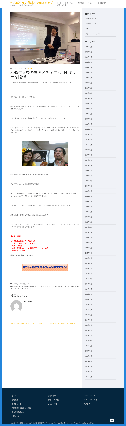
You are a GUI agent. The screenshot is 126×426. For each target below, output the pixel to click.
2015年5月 (88, 243)
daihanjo (29, 68)
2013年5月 (88, 366)
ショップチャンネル (59, 286)
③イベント (89, 29)
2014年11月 (89, 274)
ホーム (59, 3)
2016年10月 (89, 181)
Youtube (17, 286)
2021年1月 (88, 57)
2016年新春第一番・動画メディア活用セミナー (63, 323)
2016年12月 (89, 170)
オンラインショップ (44, 286)
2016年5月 (88, 196)
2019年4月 (88, 103)
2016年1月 (88, 217)
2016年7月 (88, 186)
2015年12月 (89, 222)
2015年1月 (88, 263)
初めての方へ (69, 3)
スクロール (112, 420)
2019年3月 (88, 109)
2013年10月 (89, 341)
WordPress (90, 423)
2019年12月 (89, 88)
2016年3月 (88, 207)
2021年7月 (88, 52)
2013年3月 (88, 372)
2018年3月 (88, 129)
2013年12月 (89, 330)
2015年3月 (88, 253)
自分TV (32, 288)
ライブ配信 (24, 288)
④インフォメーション (93, 34)
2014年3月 (88, 315)
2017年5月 (88, 155)
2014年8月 (88, 289)
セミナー (91, 3)
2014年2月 (88, 320)
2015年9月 (88, 232)
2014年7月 (88, 294)
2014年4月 (88, 310)
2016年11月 (89, 176)
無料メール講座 (53, 400)
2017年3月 (88, 160)
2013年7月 (88, 356)
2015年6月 (88, 238)
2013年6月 (88, 361)
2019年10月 (89, 93)
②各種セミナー (25, 284)
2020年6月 (88, 73)
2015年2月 (88, 258)
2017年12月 (89, 134)
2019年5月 (88, 98)
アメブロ (87, 404)
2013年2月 (88, 377)
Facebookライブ (89, 396)
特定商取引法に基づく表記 (21, 408)
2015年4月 (88, 248)
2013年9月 (88, 346)
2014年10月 (89, 279)
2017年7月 (88, 145)
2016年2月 (88, 212)
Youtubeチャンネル (90, 400)
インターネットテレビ (29, 286)
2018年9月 (88, 114)
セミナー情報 (52, 404)
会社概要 (15, 400)
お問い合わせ (61, 5)
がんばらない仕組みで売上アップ (31, 2)
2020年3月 (88, 78)
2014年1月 (88, 325)
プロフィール (16, 404)
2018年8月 (88, 119)
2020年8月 (88, 62)
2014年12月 (89, 268)
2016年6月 (88, 191)
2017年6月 (88, 150)
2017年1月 (88, 165)
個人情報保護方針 (18, 412)
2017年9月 (88, 140)
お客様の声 (102, 3)
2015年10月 (89, 227)
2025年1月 (88, 47)
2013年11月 (89, 335)
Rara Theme (74, 423)
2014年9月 (88, 284)
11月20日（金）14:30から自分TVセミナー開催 (26, 323)
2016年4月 (88, 201)
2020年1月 (88, 83)
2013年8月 (88, 351)
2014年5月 (88, 305)
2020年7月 (88, 67)
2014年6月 (88, 299)
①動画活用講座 (90, 18)
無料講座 (81, 3)
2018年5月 (88, 124)
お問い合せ (16, 416)
